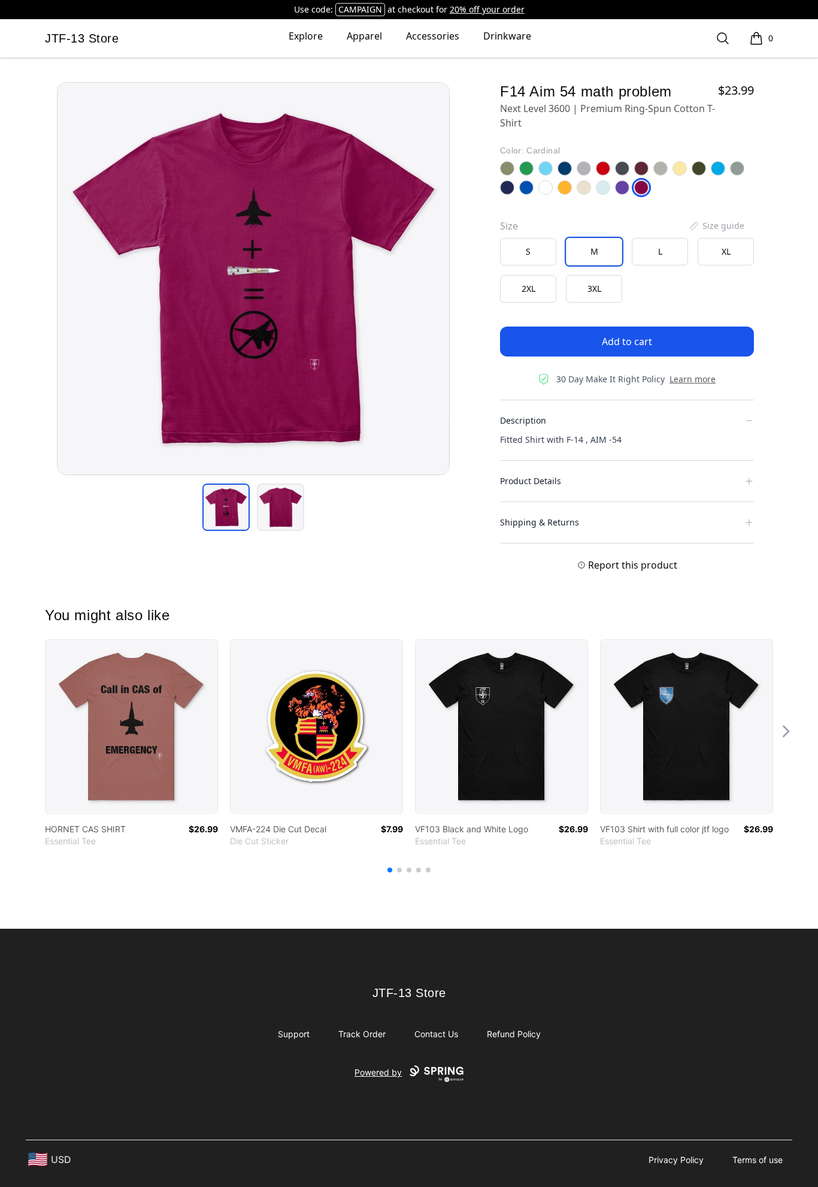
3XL (594, 288)
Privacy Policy (676, 1160)
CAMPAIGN (360, 9)
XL (726, 251)
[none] (716, 226)
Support (294, 1034)
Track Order (362, 1034)
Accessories (432, 36)
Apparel (364, 36)
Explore (306, 36)
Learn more (692, 379)
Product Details (530, 481)
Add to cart (627, 341)
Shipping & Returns (539, 522)
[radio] (528, 251)
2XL (528, 288)
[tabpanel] (253, 278)
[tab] (226, 507)
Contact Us (436, 1034)
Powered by (378, 1072)
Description (523, 420)
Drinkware (507, 36)
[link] (131, 726)
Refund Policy (514, 1034)
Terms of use (757, 1160)
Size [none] (509, 225)
